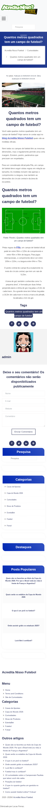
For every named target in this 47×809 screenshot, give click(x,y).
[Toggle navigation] (3, 18)
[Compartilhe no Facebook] (11, 323)
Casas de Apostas (14, 487)
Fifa (18, 247)
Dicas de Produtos (14, 506)
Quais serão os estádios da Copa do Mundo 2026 (23, 596)
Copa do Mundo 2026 (15, 493)
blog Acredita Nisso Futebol (17, 138)
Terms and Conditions (14, 693)
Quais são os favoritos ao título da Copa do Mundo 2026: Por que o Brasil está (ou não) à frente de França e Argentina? (23, 580)
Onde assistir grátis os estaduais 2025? (23, 626)
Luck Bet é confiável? (23, 641)
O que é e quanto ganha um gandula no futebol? (20, 786)
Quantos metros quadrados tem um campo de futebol (23, 313)
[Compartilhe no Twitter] (19, 323)
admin (11, 76)
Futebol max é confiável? (15, 772)
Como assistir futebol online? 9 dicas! (20, 792)
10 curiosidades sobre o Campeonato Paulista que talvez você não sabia (23, 776)
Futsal (9, 526)
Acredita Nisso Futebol (23, 797)
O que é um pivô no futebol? (23, 611)
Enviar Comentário (23, 432)
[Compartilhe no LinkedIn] (26, 323)
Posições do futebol (13, 782)
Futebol (9, 519)
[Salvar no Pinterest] (33, 323)
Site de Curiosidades (13, 697)
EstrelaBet (11, 513)
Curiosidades (12, 500)
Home (7, 690)
